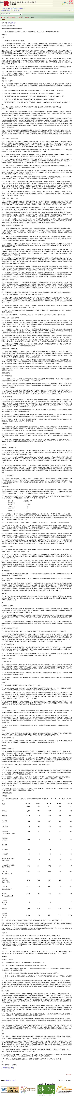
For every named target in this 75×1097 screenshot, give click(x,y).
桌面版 (3, 8)
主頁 (4, 17)
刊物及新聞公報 (11, 17)
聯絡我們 (9, 10)
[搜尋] (20, 14)
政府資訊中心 (11, 23)
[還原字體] (67, 10)
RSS (17, 10)
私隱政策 (14, 1080)
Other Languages (19, 8)
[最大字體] (72, 10)
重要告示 (8, 1080)
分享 (14, 10)
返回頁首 (68, 1074)
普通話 (8, 1068)
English (10, 8)
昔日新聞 (27, 17)
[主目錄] (1, 1)
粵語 (4, 1068)
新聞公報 (20, 17)
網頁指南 (3, 10)
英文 (12, 1068)
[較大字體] (70, 10)
